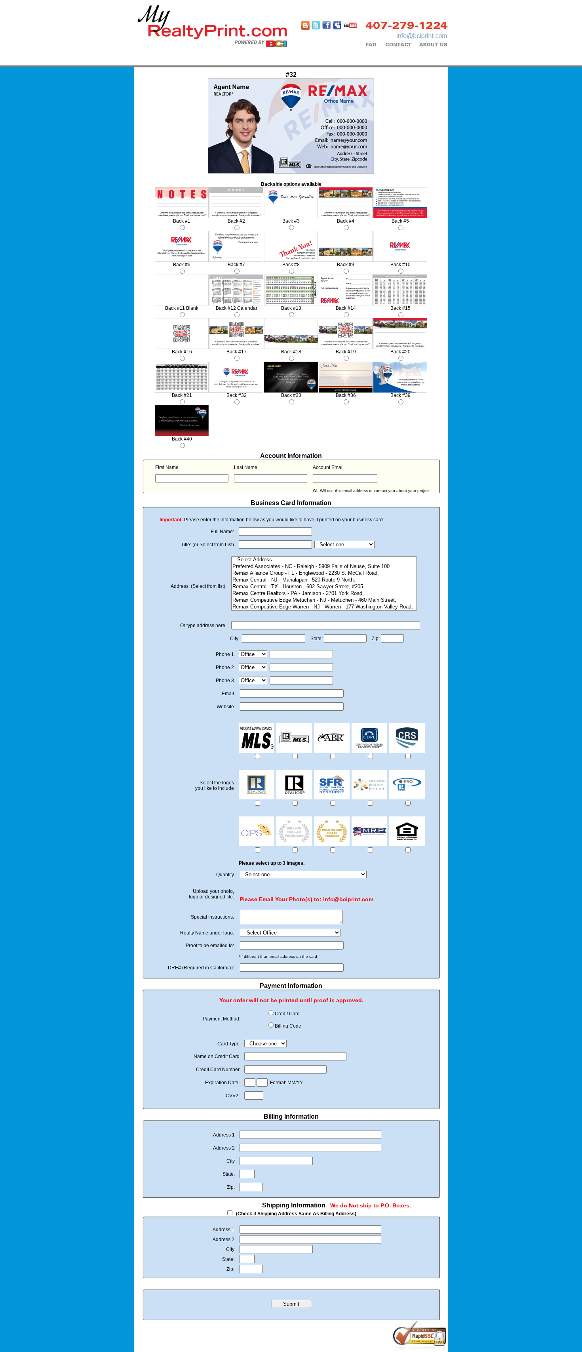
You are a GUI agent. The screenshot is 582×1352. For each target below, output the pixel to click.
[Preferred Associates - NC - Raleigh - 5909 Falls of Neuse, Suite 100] (324, 566)
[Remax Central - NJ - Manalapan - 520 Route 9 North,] (324, 580)
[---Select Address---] (324, 560)
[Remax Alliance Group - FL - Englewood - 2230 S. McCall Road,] (324, 573)
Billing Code (288, 1026)
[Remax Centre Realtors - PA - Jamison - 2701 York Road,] (324, 593)
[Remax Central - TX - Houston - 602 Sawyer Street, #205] (324, 587)
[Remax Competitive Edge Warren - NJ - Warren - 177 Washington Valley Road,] (324, 607)
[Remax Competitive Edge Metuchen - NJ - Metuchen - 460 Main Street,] (324, 600)
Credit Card (287, 1013)
